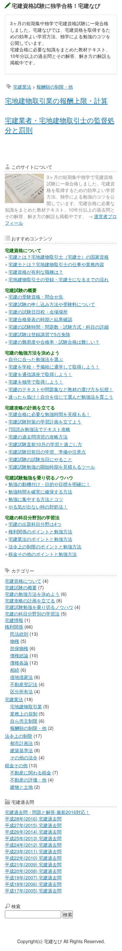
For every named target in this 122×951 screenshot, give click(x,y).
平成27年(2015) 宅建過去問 (33, 825)
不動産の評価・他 (28, 779)
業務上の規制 (23, 713)
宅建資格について (23, 581)
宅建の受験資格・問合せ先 (35, 296)
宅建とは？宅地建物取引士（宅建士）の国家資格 (58, 256)
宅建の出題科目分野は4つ (34, 524)
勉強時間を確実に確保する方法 (40, 491)
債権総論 (19, 655)
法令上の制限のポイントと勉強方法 (44, 546)
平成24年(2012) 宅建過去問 (33, 844)
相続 (14, 669)
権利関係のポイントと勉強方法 (40, 531)
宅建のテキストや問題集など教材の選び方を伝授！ (60, 389)
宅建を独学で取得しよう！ (35, 381)
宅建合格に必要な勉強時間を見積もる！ (49, 414)
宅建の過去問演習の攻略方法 (38, 436)
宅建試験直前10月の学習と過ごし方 (45, 444)
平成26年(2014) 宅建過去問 (33, 831)
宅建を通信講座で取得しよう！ (40, 374)
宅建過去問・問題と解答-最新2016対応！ (47, 812)
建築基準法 (21, 750)
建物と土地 (21, 787)
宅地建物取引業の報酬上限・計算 (56, 100)
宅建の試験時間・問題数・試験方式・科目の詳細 (58, 326)
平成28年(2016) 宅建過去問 (33, 818)
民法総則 (19, 634)
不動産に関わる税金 (30, 772)
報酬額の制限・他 (54, 86)
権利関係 (14, 626)
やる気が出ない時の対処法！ (38, 506)
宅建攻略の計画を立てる (30, 600)
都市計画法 (21, 743)
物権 (14, 641)
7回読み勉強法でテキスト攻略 (39, 429)
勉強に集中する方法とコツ (35, 499)
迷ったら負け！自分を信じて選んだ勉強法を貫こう (60, 396)
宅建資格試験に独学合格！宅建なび (56, 5)
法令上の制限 (18, 736)
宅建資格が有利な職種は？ (35, 271)
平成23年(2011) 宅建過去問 (33, 851)
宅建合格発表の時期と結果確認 (40, 319)
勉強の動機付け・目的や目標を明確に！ (49, 484)
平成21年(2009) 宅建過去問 (33, 864)
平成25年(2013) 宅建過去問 (33, 838)
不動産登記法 (23, 684)
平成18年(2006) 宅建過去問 (33, 884)
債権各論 (19, 662)
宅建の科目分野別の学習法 (32, 613)
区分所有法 (21, 691)
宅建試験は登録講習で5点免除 (39, 334)
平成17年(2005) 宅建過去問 (33, 890)
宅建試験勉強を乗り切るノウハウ (39, 607)
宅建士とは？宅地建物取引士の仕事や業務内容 (56, 264)
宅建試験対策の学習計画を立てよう (44, 421)
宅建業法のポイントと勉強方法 (40, 539)
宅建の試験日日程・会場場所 (38, 311)
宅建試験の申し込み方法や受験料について (51, 304)
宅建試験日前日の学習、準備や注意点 (47, 451)
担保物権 (19, 648)
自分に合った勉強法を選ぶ (35, 359)
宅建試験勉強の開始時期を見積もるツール (51, 466)
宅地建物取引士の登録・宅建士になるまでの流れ (58, 279)
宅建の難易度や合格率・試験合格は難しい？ (54, 341)
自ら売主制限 (23, 721)
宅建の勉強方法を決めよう (32, 594)
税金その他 (16, 765)
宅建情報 (14, 620)
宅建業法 (22, 86)
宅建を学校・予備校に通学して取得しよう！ (54, 366)
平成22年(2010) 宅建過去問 (33, 858)
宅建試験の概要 (21, 587)
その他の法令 (23, 757)
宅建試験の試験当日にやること (40, 459)
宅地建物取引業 (26, 706)
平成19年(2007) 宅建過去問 (33, 877)
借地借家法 (21, 677)
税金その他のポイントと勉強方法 (42, 554)
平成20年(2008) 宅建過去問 (33, 871)
